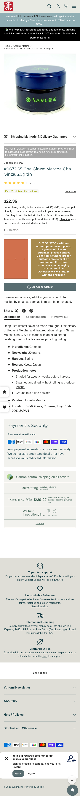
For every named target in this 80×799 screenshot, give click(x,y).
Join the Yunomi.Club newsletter (34, 16)
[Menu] (74, 6)
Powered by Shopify (34, 787)
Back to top (40, 672)
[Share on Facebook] (24, 311)
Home (7, 46)
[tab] (12, 317)
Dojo (44, 656)
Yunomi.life (17, 787)
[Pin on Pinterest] (31, 311)
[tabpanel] (40, 368)
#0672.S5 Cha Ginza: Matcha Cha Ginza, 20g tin (28, 48)
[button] (66, 6)
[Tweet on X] (16, 311)
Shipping (65, 219)
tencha (20, 387)
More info (40, 523)
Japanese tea (30, 652)
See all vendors (39, 606)
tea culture (49, 652)
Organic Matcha (21, 46)
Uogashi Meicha (13, 162)
